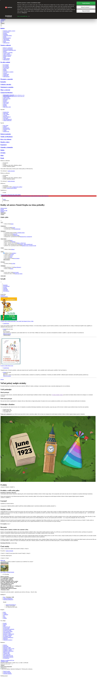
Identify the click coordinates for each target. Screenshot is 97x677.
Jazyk (2, 247)
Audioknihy (3, 19)
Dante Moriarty (17, 267)
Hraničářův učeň (6, 129)
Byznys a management (8, 49)
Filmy (2, 155)
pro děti (13, 263)
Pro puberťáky (6, 67)
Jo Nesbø (5, 115)
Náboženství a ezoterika (7, 87)
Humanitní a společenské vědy (9, 50)
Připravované (6, 102)
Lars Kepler (5, 118)
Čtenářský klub (6, 653)
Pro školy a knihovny (7, 635)
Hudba (2, 150)
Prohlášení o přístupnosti (8, 651)
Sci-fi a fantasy (6, 32)
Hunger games (6, 127)
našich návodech (11, 170)
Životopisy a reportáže (7, 52)
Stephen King (6, 112)
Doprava (5, 624)
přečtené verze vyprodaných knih (29, 245)
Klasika (4, 36)
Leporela (5, 73)
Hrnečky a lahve (5, 142)
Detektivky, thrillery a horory (9, 30)
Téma (2, 251)
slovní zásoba (16, 258)
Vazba (2, 270)
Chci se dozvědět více (22, 16)
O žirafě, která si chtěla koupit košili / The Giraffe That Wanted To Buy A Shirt (17, 321)
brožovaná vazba (18, 273)
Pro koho (2, 262)
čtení (11, 257)
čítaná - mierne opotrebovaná (26, 244)
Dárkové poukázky (6, 134)
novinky (13, 227)
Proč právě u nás (6, 626)
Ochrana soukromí (7, 672)
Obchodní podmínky (7, 673)
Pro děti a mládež (5, 62)
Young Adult (6, 68)
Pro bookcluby (6, 658)
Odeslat (2, 665)
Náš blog (5, 645)
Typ (1, 222)
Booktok (5, 105)
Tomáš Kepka (6, 323)
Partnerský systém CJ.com (8, 648)
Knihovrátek (5, 646)
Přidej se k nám (6, 652)
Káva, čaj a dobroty (6, 139)
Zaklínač (5, 126)
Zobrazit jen (3, 226)
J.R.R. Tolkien (6, 114)
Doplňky (2, 23)
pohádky (14, 253)
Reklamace (5, 638)
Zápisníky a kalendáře (7, 147)
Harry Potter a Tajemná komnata (7, 572)
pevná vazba (16, 272)
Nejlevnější (5, 289)
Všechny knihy (6, 97)
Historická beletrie (7, 37)
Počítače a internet (7, 56)
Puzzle (2, 158)
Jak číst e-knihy (6, 628)
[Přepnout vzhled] (1, 25)
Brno (4, 597)
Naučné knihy (6, 74)
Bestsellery (5, 99)
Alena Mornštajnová (7, 119)
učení (11, 255)
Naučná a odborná (6, 45)
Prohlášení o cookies (7, 649)
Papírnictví (4, 144)
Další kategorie (6, 42)
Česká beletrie (6, 39)
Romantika (5, 34)
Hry (1, 22)
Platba (4, 625)
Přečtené (2, 20)
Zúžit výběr (3, 276)
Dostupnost (3, 231)
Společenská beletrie (7, 35)
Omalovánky (6, 75)
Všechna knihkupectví (7, 598)
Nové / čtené (3, 238)
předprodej (15, 234)
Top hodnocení (6, 286)
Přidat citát (3, 560)
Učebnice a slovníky (6, 84)
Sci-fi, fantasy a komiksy (8, 71)
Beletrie (3, 28)
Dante (11, 268)
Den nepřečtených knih (8, 655)
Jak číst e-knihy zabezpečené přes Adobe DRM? (11, 194)
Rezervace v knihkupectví (8, 633)
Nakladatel (3, 265)
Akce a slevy (6, 103)
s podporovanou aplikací (17, 186)
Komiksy (5, 33)
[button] (49, 331)
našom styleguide (9, 550)
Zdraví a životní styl (7, 54)
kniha (12, 223)
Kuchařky (3, 82)
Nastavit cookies (6, 671)
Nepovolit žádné (86, 11)
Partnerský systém (7, 647)
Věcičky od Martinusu (7, 136)
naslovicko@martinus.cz (11, 604)
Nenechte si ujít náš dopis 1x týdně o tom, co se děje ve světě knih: (14, 662)
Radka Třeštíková (7, 116)
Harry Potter (5, 125)
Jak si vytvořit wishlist (7, 631)
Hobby (4, 57)
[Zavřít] (1, 220)
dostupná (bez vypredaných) (26, 236)
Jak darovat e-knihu (7, 630)
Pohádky (5, 70)
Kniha (4, 329)
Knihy (4, 199)
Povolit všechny (86, 3)
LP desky (3, 152)
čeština (13, 249)
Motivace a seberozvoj (8, 47)
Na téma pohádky (4, 296)
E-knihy (5, 613)
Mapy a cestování (5, 90)
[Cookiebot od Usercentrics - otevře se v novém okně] (8, 16)
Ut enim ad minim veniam (57, 394)
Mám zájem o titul (7, 106)
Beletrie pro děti (4, 210)
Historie (4, 51)
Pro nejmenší (6, 64)
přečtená (13, 241)
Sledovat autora (4, 208)
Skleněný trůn (6, 131)
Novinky (5, 101)
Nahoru (2, 379)
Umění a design (6, 58)
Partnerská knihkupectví (8, 599)
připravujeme (16, 235)
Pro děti (2, 209)
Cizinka (4, 130)
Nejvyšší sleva (6, 291)
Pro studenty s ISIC (7, 636)
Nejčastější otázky (7, 632)
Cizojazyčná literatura (7, 92)
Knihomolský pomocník (8, 656)
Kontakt (5, 623)
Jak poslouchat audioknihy (8, 629)
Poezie (4, 41)
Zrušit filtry (3, 295)
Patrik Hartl (5, 113)
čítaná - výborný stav (21, 243)
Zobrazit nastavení (85, 7)
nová (11, 240)
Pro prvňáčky (6, 65)
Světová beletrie (6, 40)
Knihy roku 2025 (6, 98)
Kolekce (5, 104)
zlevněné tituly (17, 228)
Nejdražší (5, 288)
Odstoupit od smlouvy (7, 639)
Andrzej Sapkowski (7, 120)
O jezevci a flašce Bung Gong (7, 365)
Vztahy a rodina (6, 53)
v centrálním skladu (20, 232)
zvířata (12, 254)
